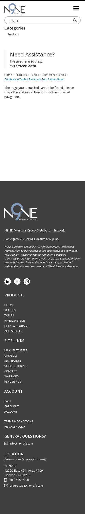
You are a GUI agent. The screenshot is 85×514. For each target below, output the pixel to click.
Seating (10, 310)
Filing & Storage (16, 326)
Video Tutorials (15, 366)
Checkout (11, 406)
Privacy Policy (14, 426)
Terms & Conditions (18, 421)
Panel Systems (15, 320)
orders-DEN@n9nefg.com (26, 486)
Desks (8, 305)
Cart (7, 401)
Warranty (11, 376)
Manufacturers (15, 350)
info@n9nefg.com (21, 443)
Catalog (10, 355)
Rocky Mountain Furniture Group (26, 8)
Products (13, 34)
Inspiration (12, 361)
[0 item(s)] (70, 6)
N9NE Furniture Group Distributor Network (34, 230)
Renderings (12, 381)
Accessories (13, 331)
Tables (9, 315)
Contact (10, 371)
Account (10, 411)
